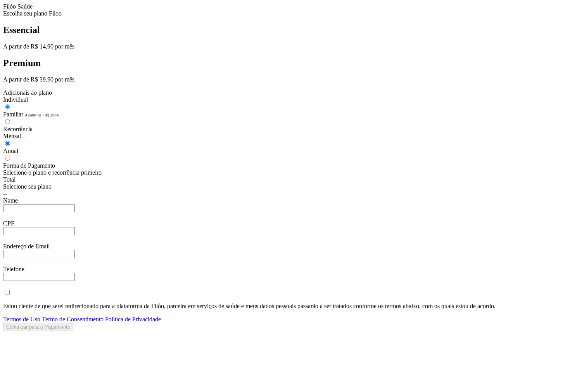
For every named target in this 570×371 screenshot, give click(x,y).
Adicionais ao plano (27, 92)
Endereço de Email (26, 246)
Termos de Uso (21, 319)
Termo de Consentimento (73, 319)
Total (9, 179)
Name (10, 200)
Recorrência (18, 129)
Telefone (13, 269)
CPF (8, 223)
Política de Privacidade (133, 319)
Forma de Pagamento (29, 165)
